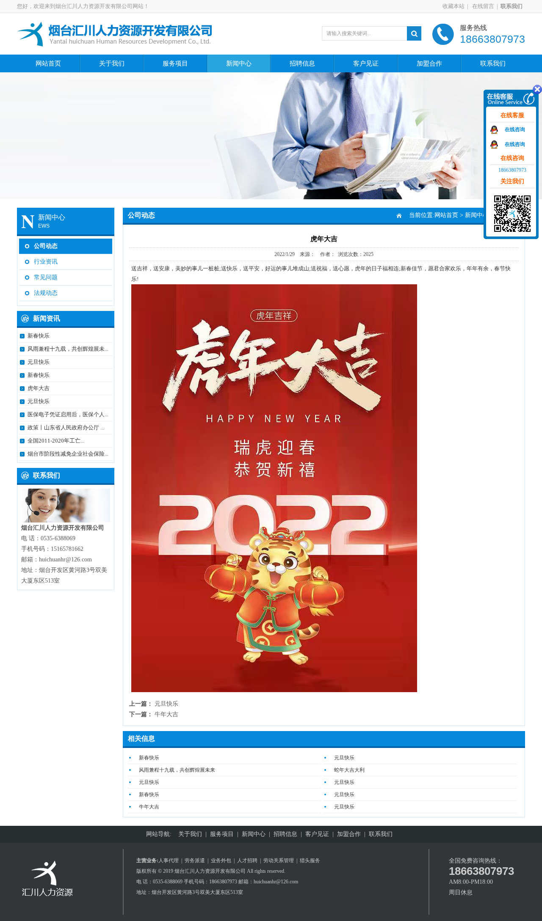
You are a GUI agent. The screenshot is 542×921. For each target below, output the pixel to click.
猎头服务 (310, 860)
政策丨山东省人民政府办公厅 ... (66, 427)
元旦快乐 (39, 362)
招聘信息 (302, 63)
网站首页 (48, 63)
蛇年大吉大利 (349, 770)
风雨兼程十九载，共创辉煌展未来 (177, 770)
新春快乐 (39, 336)
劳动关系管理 (278, 860)
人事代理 (168, 860)
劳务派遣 (195, 860)
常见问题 (46, 277)
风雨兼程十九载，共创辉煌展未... (68, 349)
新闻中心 (239, 63)
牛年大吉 (166, 714)
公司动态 (46, 246)
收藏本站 (453, 6)
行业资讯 (46, 261)
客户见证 (366, 63)
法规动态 (46, 293)
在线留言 (482, 6)
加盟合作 (429, 63)
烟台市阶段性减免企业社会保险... (68, 454)
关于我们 (111, 63)
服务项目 (175, 63)
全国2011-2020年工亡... (56, 440)
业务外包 (221, 860)
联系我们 (493, 63)
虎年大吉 (39, 388)
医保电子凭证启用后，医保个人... (68, 414)
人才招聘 (247, 860)
